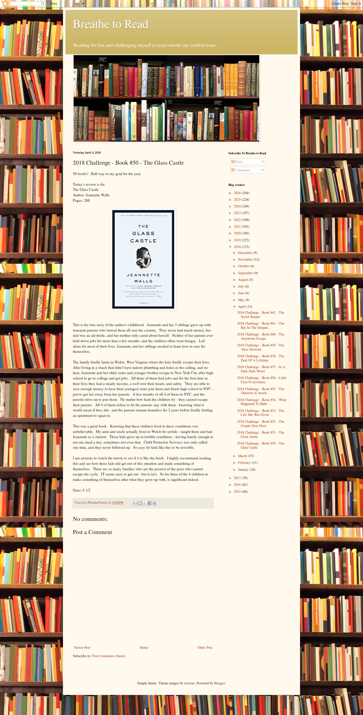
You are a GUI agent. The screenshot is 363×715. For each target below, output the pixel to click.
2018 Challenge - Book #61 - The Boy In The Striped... (260, 325)
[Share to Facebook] (149, 503)
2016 (238, 484)
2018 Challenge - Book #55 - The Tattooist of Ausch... (260, 390)
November (246, 259)
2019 (238, 240)
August (243, 279)
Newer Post (82, 647)
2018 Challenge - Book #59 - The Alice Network (260, 347)
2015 (238, 491)
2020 (238, 233)
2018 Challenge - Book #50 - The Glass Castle (260, 445)
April (242, 306)
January (244, 469)
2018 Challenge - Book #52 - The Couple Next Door (260, 423)
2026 (238, 192)
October (244, 266)
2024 (238, 206)
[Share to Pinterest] (154, 503)
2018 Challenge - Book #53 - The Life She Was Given (260, 412)
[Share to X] (144, 503)
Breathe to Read (110, 23)
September (246, 272)
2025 (238, 199)
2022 (238, 219)
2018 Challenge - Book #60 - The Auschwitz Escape (260, 336)
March (243, 455)
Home (144, 647)
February (245, 462)
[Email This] (135, 503)
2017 (238, 477)
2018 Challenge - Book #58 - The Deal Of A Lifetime (260, 358)
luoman (189, 683)
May (241, 299)
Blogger (219, 683)
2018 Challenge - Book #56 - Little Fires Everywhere (261, 379)
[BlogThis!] (140, 503)
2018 (238, 246)
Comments (242, 170)
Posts (238, 161)
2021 (238, 226)
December (245, 252)
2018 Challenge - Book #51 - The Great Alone (260, 434)
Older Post (205, 647)
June (241, 292)
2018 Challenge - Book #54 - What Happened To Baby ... (261, 401)
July (241, 286)
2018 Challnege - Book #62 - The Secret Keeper (260, 314)
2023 (238, 212)
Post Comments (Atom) (108, 655)
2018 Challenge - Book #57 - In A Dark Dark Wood (261, 368)
